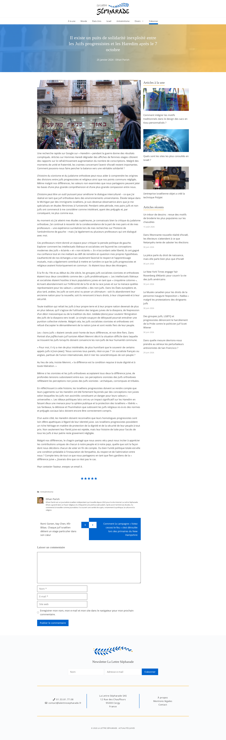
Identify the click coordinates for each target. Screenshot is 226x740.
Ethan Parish (122, 59)
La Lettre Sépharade (107, 728)
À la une (71, 21)
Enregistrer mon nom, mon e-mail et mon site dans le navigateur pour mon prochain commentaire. (87, 612)
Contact (163, 704)
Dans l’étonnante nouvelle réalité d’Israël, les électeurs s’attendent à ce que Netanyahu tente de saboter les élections (165, 238)
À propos (163, 697)
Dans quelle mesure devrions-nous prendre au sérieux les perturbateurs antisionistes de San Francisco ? (163, 344)
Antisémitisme (123, 21)
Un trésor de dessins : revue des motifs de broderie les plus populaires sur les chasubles (165, 218)
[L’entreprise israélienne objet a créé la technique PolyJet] (166, 187)
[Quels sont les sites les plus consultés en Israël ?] (166, 150)
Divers (137, 21)
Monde (84, 21)
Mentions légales (162, 701)
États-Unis (96, 21)
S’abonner (153, 21)
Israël (108, 21)
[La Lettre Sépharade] (113, 8)
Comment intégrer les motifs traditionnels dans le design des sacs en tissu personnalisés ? (165, 118)
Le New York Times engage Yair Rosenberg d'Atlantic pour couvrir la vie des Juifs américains (164, 275)
